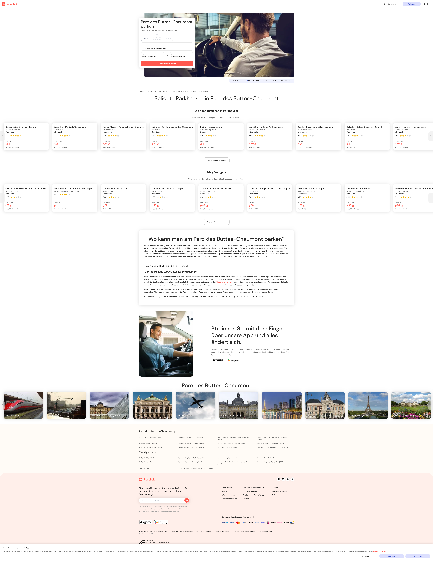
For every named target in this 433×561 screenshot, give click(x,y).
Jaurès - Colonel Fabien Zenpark (151, 447)
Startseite (142, 91)
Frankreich (152, 91)
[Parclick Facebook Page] (288, 479)
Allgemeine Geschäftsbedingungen (153, 531)
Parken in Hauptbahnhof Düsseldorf (230, 458)
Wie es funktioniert (229, 495)
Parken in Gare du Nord (265, 458)
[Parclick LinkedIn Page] (283, 479)
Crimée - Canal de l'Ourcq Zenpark (191, 447)
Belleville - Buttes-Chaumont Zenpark (271, 443)
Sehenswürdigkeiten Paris (178, 91)
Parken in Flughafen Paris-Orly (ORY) (270, 462)
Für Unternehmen (250, 491)
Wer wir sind (227, 491)
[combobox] (169, 48)
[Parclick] (10, 4)
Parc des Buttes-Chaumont (199, 91)
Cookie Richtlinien (203, 531)
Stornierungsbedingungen (182, 531)
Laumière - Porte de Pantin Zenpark (191, 443)
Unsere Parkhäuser (229, 498)
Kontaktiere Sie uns (279, 491)
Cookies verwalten (222, 531)
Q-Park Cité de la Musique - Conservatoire (272, 447)
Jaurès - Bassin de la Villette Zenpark (231, 443)
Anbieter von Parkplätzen (253, 495)
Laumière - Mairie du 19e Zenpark (190, 437)
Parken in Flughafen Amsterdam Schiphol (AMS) (195, 468)
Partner (246, 498)
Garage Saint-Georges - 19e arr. (150, 437)
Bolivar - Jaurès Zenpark (148, 443)
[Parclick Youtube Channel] (292, 479)
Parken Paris (162, 91)
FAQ (273, 495)
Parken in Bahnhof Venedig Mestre (190, 462)
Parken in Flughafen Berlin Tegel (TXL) (191, 458)
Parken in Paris (144, 468)
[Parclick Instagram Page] (279, 479)
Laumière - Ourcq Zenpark (227, 447)
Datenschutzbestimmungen (245, 531)
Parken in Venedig (145, 462)
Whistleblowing (266, 531)
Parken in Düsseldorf (146, 458)
